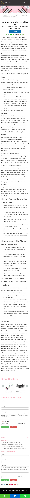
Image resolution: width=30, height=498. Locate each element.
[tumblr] (15, 484)
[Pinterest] (13, 484)
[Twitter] (7, 484)
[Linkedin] (4, 484)
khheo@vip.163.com (18, 444)
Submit (5, 426)
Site (19, 28)
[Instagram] (11, 484)
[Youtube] (9, 484)
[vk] (17, 484)
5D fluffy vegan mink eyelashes (20, 391)
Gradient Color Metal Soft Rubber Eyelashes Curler (9, 391)
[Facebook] (2, 484)
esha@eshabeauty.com (8, 444)
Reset (13, 426)
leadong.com (15, 491)
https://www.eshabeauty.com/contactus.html (15, 350)
